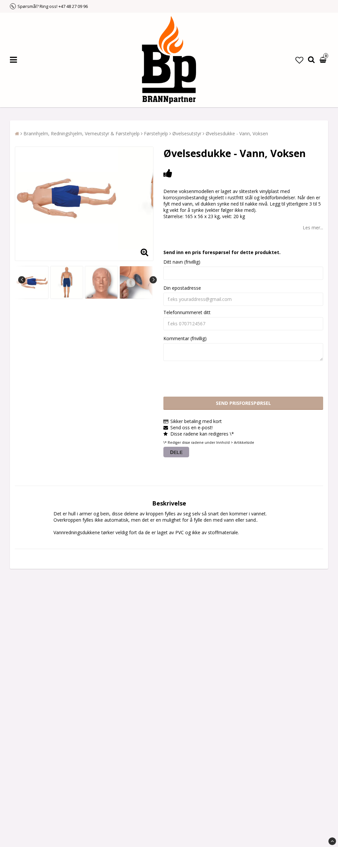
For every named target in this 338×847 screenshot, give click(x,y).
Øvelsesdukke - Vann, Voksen (237, 133)
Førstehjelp (156, 133)
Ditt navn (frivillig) (181, 262)
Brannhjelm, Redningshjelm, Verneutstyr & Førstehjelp (81, 133)
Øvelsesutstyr (186, 133)
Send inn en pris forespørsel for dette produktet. (222, 252)
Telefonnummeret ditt (187, 312)
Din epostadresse (182, 288)
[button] (299, 60)
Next (153, 279)
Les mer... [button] (313, 227)
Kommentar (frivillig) (185, 338)
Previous (21, 279)
